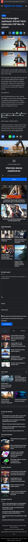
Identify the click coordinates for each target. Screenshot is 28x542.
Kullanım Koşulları (11, 540)
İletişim (8, 538)
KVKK (25, 538)
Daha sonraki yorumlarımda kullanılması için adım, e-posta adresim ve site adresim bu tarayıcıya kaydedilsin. (14, 318)
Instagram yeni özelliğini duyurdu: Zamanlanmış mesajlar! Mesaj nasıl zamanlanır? (17, 454)
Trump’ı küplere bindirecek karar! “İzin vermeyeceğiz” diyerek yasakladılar (7, 257)
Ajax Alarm (15, 531)
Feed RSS (20, 525)
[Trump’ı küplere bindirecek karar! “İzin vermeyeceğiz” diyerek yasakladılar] (7, 249)
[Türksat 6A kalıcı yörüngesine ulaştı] (5, 441)
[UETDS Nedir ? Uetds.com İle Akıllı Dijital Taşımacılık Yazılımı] (7, 378)
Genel (9, 12)
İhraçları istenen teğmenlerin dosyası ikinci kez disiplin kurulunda (18, 358)
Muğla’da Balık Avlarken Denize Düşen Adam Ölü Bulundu (19, 264)
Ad (2, 297)
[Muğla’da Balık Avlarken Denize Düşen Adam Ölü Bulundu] (21, 252)
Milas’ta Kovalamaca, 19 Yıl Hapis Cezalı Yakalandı (21, 241)
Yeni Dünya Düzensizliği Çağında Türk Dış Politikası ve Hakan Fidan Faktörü (20, 378)
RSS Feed (11, 525)
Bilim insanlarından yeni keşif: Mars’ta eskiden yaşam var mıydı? (18, 447)
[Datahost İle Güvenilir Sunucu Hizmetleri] (21, 394)
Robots (16, 525)
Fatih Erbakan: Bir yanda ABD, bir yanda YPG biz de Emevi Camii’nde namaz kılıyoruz (18, 338)
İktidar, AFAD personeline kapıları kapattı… (18, 350)
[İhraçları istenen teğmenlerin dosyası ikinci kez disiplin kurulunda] (6, 358)
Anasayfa (4, 12)
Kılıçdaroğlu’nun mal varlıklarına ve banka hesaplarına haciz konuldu (18, 344)
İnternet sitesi (4, 309)
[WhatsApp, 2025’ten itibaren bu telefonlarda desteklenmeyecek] (5, 461)
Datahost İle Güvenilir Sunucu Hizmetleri (21, 400)
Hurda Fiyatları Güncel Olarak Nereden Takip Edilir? (13, 151)
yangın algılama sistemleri (7, 531)
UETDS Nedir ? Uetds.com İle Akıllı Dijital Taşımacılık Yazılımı (6, 386)
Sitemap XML (5, 525)
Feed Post (15, 527)
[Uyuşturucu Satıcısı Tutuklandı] (7, 234)
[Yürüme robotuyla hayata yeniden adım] (6, 364)
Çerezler (21, 538)
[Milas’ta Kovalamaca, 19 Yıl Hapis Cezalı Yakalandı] (21, 234)
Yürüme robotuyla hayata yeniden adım (18, 363)
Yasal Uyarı (18, 540)
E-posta (3, 303)
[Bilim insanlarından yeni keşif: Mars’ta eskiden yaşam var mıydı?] (5, 447)
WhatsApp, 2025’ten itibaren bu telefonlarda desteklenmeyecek (18, 461)
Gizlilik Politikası (14, 538)
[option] (14, 149)
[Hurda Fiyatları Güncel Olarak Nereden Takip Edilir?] (7, 394)
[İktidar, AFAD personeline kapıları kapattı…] (6, 352)
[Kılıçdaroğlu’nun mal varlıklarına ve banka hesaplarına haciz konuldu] (6, 345)
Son (14, 331)
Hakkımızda (3, 538)
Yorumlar (22, 331)
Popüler (5, 331)
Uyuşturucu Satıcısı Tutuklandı (6, 240)
